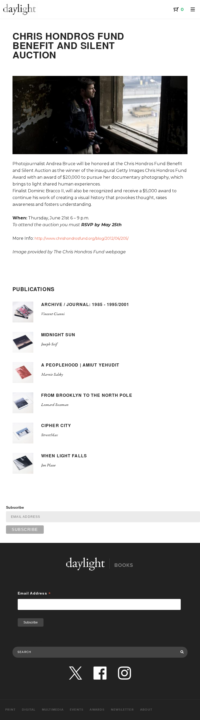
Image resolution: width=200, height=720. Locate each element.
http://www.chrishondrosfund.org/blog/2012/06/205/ (82, 238)
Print (10, 710)
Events (76, 710)
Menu (192, 9)
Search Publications (29, 641)
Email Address (34, 593)
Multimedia (53, 710)
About (146, 710)
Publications (33, 289)
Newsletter (122, 710)
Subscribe (15, 507)
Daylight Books (19, 9)
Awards (97, 710)
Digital (28, 710)
